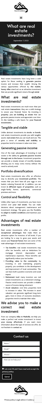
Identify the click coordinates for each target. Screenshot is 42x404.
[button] (21, 17)
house (19, 158)
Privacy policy (9, 400)
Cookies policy (32, 400)
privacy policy (8, 372)
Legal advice (21, 400)
